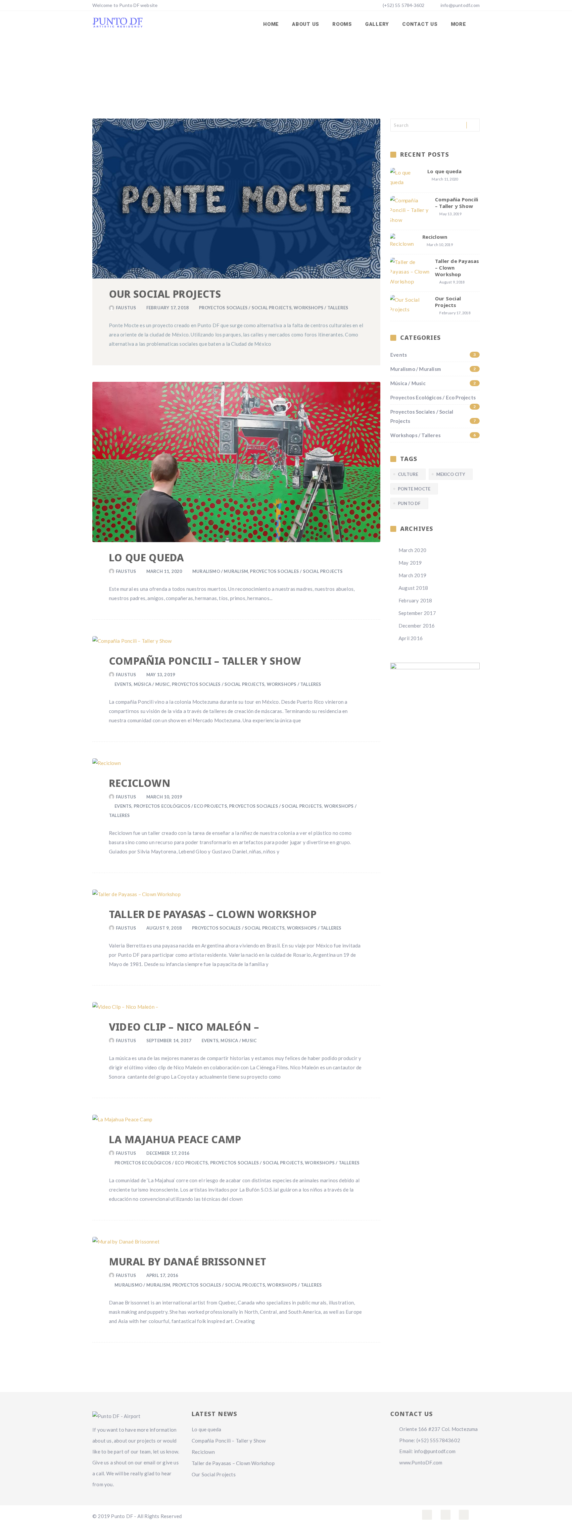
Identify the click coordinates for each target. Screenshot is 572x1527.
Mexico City (450, 474)
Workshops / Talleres (321, 307)
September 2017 (417, 613)
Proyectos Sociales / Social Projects (245, 307)
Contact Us (420, 24)
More (459, 24)
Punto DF (409, 503)
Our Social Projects (165, 294)
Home (271, 24)
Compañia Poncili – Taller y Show (205, 661)
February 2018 (415, 600)
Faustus (126, 307)
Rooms (342, 24)
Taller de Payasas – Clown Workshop (212, 914)
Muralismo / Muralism (220, 571)
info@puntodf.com (460, 5)
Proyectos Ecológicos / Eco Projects (180, 806)
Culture (408, 474)
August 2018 (413, 588)
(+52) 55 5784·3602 (403, 5)
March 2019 (412, 575)
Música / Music (152, 684)
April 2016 (411, 638)
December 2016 (417, 626)
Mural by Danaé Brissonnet (187, 1261)
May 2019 (410, 563)
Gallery (377, 24)
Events (123, 684)
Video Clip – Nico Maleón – (184, 1027)
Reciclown (139, 783)
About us (305, 24)
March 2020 (412, 550)
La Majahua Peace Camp (175, 1139)
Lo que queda (146, 557)
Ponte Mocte (414, 488)
